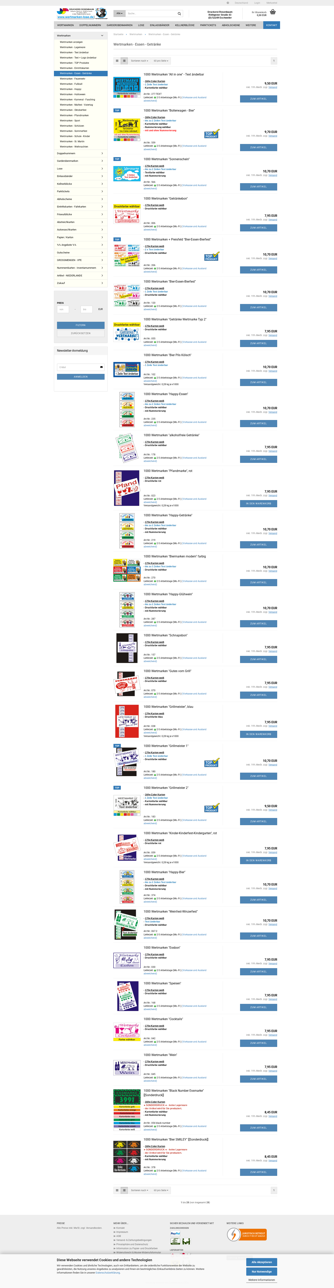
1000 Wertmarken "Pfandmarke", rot (168, 471)
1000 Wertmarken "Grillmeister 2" (166, 788)
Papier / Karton (65, 237)
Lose (141, 25)
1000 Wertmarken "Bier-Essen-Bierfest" (170, 281)
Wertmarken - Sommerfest (73, 131)
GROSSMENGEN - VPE (69, 260)
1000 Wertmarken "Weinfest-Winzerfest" (171, 911)
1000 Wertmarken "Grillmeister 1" (166, 746)
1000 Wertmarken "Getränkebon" (166, 198)
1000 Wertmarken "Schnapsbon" (165, 635)
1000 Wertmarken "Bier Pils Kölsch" (167, 355)
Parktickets (208, 25)
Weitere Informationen (261, 1279)
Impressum (122, 1232)
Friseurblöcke (64, 214)
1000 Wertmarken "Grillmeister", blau (168, 707)
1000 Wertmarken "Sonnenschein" (167, 159)
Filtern (81, 325)
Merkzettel (271, 3)
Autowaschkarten (66, 229)
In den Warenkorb (258, 503)
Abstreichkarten (65, 222)
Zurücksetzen (81, 333)
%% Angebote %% (66, 244)
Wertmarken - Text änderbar (74, 52)
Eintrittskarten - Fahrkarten (71, 206)
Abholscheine (231, 25)
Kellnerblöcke (184, 25)
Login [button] (257, 3)
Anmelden (81, 376)
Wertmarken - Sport (70, 120)
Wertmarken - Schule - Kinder (75, 136)
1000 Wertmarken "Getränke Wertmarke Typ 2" (175, 319)
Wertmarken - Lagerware (72, 47)
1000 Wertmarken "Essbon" (162, 947)
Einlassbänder (159, 25)
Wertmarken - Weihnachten (74, 146)
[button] (241, 3)
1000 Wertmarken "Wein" (160, 1055)
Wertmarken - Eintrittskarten (74, 68)
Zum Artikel (258, 98)
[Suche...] (179, 13)
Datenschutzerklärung (108, 1272)
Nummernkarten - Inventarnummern (76, 267)
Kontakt (271, 25)
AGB (118, 1236)
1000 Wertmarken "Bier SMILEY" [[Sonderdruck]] (176, 1139)
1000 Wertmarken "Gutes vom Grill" (167, 671)
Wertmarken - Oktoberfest (73, 110)
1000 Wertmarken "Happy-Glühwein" (168, 594)
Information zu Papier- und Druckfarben (137, 1248)
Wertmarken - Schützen (72, 125)
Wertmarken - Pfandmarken (74, 115)
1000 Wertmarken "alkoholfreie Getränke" (171, 435)
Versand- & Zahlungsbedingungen (134, 1240)
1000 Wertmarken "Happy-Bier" (164, 872)
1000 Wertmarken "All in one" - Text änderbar (174, 74)
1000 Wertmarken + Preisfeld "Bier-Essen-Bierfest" (177, 239)
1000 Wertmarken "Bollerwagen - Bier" (169, 110)
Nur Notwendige (262, 1271)
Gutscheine (63, 252)
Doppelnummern (90, 25)
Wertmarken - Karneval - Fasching (77, 99)
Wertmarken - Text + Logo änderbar (78, 57)
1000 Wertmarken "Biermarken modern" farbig (175, 556)
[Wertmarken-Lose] (82, 13)
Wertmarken (65, 25)
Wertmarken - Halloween (72, 94)
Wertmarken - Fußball (71, 84)
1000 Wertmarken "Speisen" (162, 983)
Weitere (251, 25)
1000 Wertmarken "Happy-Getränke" (168, 515)
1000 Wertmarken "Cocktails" (163, 1019)
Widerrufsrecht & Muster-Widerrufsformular (138, 1252)
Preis (60, 303)
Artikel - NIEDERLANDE (69, 275)
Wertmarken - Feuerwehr (72, 78)
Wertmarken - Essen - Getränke (76, 73)
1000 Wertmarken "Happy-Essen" (166, 394)
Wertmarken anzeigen (71, 42)
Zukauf (61, 283)
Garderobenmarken (119, 25)
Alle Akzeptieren (262, 1262)
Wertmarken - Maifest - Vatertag (76, 104)
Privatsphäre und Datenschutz (132, 1244)
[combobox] (140, 60)
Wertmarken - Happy (70, 89)
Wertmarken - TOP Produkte (74, 63)
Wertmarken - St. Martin (72, 141)
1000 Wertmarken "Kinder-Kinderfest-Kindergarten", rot (180, 833)
